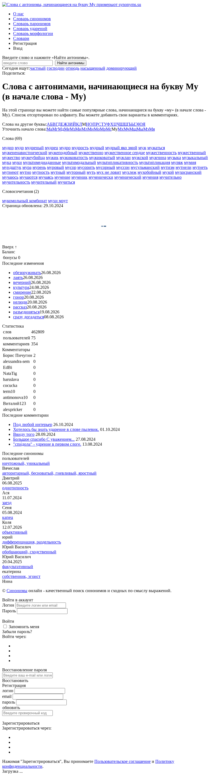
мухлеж (129, 172)
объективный (14, 532)
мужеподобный (62, 152)
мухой (168, 172)
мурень (39, 167)
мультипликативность (117, 162)
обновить (11, 707)
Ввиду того (23, 434)
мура (26, 167)
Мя (152, 129)
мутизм (167, 167)
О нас (18, 13)
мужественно (90, 152)
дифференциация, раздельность (31, 542)
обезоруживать (27, 272)
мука (6, 162)
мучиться (66, 182)
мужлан (123, 157)
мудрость (80, 147)
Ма (49, 129)
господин (56, 68)
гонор (18, 297)
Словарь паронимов (32, 23)
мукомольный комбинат (24, 200)
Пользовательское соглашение (122, 761)
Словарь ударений (30, 28)
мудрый (97, 147)
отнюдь (72, 68)
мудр (19, 147)
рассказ (20, 307)
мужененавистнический (24, 152)
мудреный (34, 147)
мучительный (44, 182)
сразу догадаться (28, 316)
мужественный (192, 152)
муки (17, 162)
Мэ (146, 129)
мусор (70, 167)
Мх (121, 129)
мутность (40, 172)
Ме (67, 129)
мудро (65, 147)
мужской (140, 157)
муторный (76, 172)
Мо (97, 129)
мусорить (86, 167)
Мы (139, 129)
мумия (190, 162)
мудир (8, 147)
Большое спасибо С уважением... (44, 439)
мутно (25, 172)
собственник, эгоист (21, 576)
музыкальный (195, 157)
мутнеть (200, 167)
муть (91, 172)
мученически (101, 177)
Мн (91, 129)
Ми (78, 129)
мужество (11, 157)
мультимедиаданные (42, 162)
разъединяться (26, 312)
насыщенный (92, 68)
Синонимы (17, 590)
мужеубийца (33, 157)
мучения (150, 177)
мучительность (16, 182)
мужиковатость (74, 157)
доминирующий (121, 68)
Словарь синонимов (32, 18)
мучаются (28, 177)
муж (142, 147)
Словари (21, 38)
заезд (6, 502)
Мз (72, 129)
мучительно (170, 177)
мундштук (11, 167)
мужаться (156, 147)
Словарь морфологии (33, 33)
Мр (103, 129)
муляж (177, 162)
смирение (22, 292)
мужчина (157, 157)
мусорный (105, 167)
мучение (62, 177)
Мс (109, 129)
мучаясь (46, 177)
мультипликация (154, 162)
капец (7, 517)
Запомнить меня (24, 626)
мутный (58, 172)
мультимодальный (79, 162)
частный (38, 68)
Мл (84, 129)
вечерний (22, 282)
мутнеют (10, 172)
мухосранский (188, 172)
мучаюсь (10, 177)
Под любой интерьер (32, 424)
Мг (55, 129)
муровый (55, 167)
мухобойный (149, 172)
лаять (18, 277)
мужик (52, 157)
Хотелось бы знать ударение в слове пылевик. (56, 429)
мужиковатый (102, 157)
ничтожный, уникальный (26, 463)
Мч (126, 129)
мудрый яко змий (121, 147)
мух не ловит (109, 172)
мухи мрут (58, 200)
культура (21, 287)
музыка (174, 157)
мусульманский (145, 167)
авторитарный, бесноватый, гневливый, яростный (49, 473)
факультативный (17, 566)
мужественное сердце (124, 152)
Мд (61, 129)
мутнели (183, 167)
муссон (123, 167)
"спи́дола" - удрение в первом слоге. (47, 444)
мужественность (161, 152)
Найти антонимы (70, 63)
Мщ (132, 129)
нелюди (20, 302)
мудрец (51, 147)
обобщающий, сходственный (29, 551)
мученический (127, 177)
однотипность (15, 488)
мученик (79, 177)
